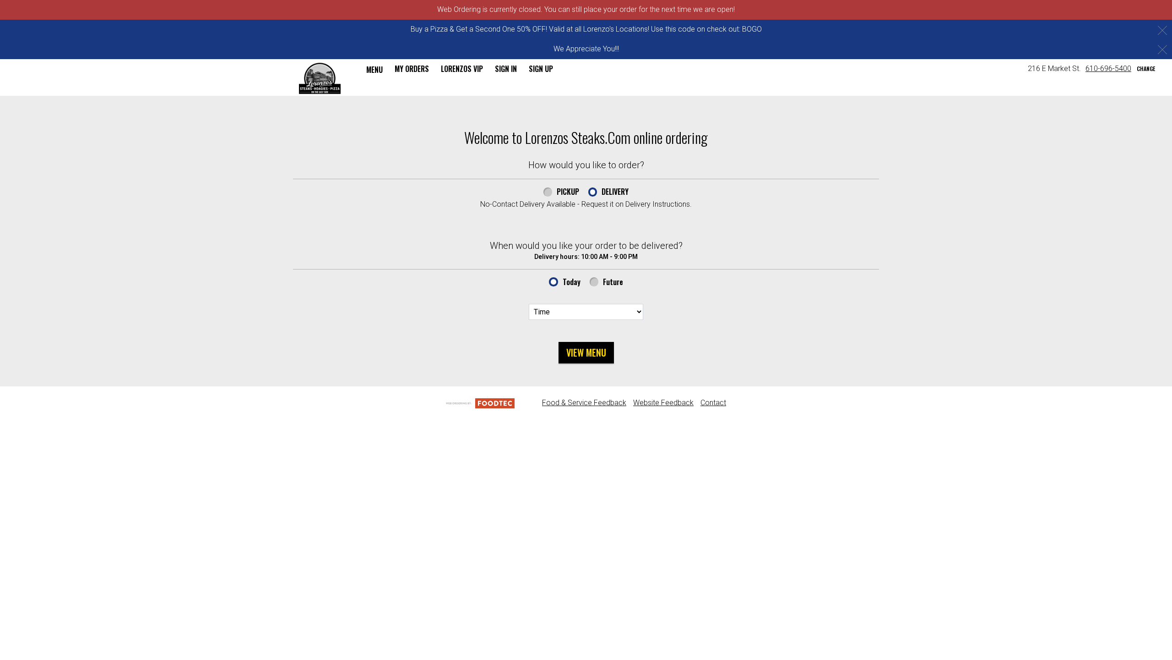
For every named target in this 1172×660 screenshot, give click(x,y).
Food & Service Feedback (584, 402)
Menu (374, 69)
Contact (713, 402)
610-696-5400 (1108, 68)
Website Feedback (663, 402)
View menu (586, 352)
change (1146, 68)
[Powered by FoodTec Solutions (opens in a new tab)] (480, 402)
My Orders (412, 68)
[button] (320, 78)
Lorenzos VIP (462, 68)
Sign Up (541, 68)
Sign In (506, 68)
